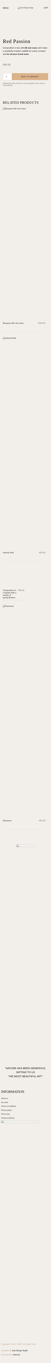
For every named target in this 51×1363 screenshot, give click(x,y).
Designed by (14, 1350)
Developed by (10, 1355)
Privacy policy (6, 1110)
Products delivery (7, 1118)
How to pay (5, 1114)
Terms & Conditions (8, 1106)
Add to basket (30, 77)
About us (4, 1098)
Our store (4, 1102)
